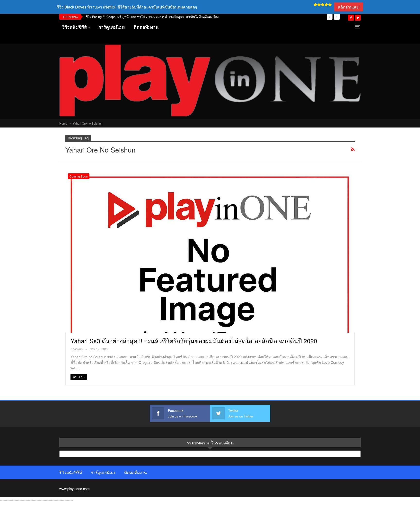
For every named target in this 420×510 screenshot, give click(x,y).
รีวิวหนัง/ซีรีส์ (74, 27)
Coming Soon (79, 176)
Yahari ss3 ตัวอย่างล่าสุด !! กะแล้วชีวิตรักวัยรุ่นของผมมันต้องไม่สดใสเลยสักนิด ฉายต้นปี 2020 (193, 340)
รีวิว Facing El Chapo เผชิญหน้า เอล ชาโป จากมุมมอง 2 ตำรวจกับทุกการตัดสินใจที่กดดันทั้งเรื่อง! (152, 16)
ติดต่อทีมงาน (146, 27)
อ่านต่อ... (78, 377)
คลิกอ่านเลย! (348, 7)
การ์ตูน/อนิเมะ (111, 27)
